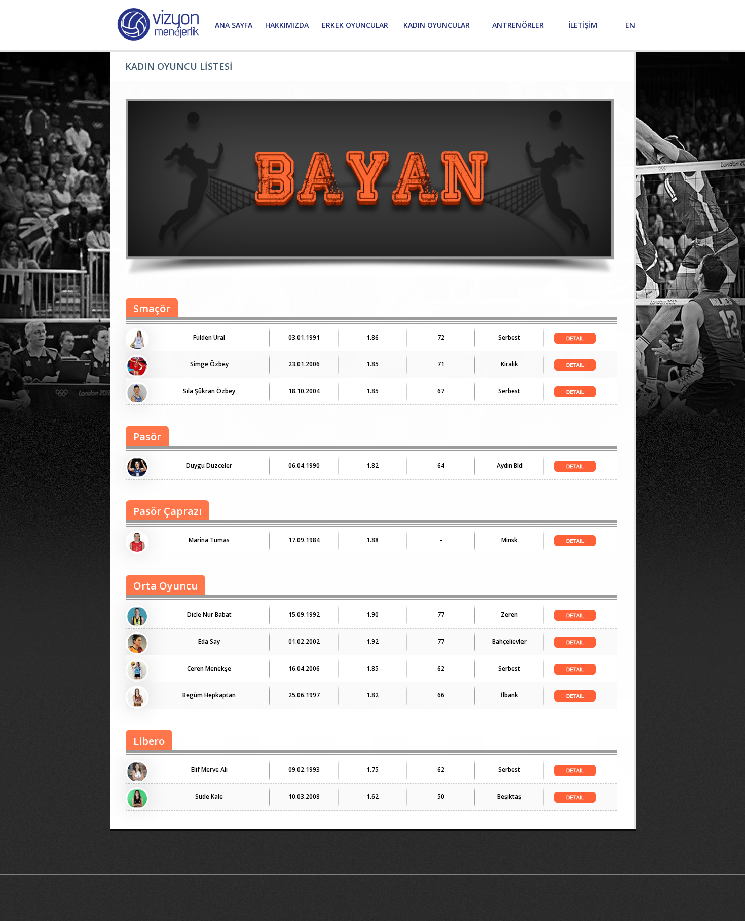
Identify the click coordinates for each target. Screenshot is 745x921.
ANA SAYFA (233, 25)
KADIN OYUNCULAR (436, 25)
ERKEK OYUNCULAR (355, 25)
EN (630, 25)
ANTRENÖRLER (518, 25)
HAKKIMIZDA (287, 25)
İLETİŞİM (583, 25)
